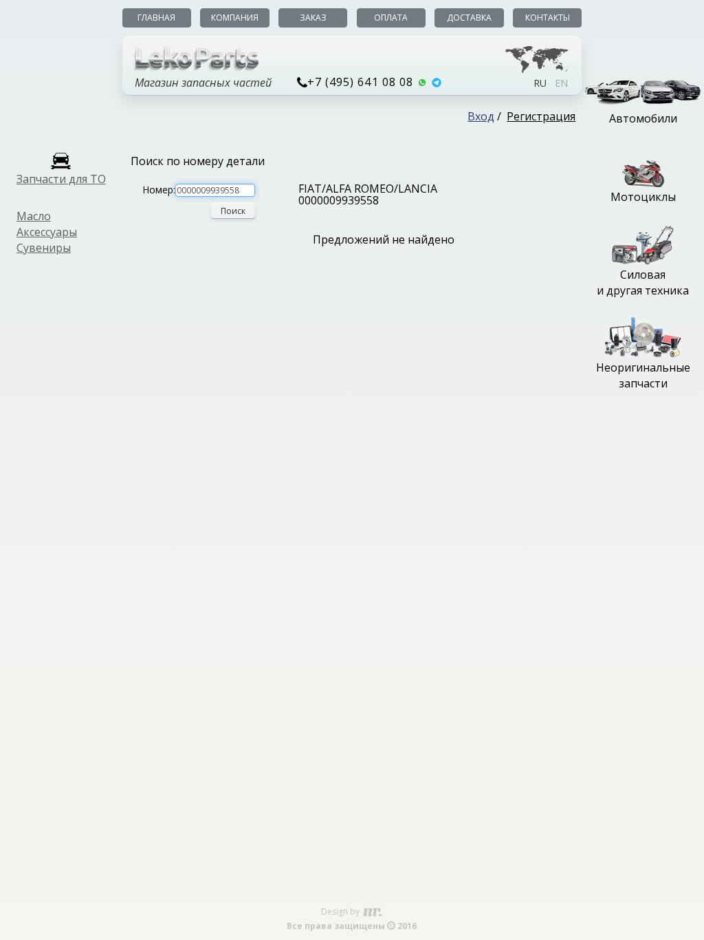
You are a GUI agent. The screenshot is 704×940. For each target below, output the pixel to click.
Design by (341, 911)
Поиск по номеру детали (198, 161)
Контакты (547, 17)
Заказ (313, 17)
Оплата (391, 17)
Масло (33, 216)
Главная (156, 17)
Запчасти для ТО (61, 178)
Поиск (233, 211)
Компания (234, 17)
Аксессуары (46, 231)
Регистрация (541, 116)
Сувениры (43, 247)
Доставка (469, 17)
